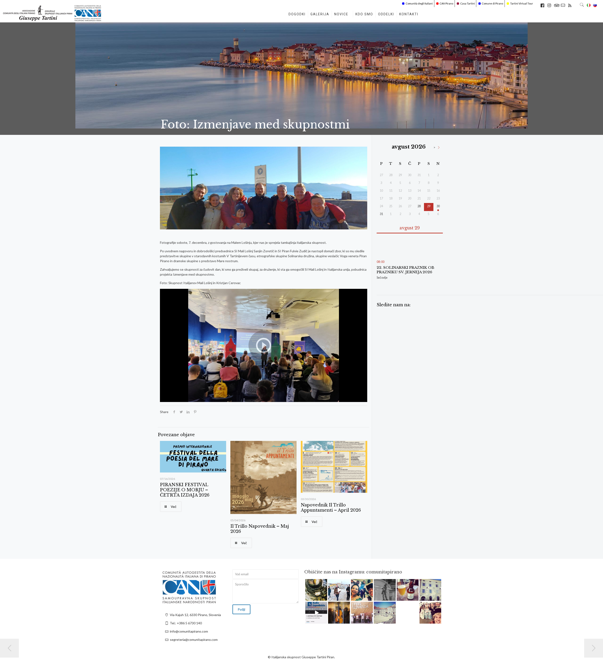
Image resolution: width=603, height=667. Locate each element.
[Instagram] (324, 598)
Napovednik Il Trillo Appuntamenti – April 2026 (331, 507)
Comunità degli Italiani (419, 3)
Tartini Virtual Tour (521, 3)
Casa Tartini (467, 3)
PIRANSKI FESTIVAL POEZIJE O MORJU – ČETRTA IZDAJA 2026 (184, 490)
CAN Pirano (446, 3)
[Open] (316, 590)
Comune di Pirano (492, 3)
